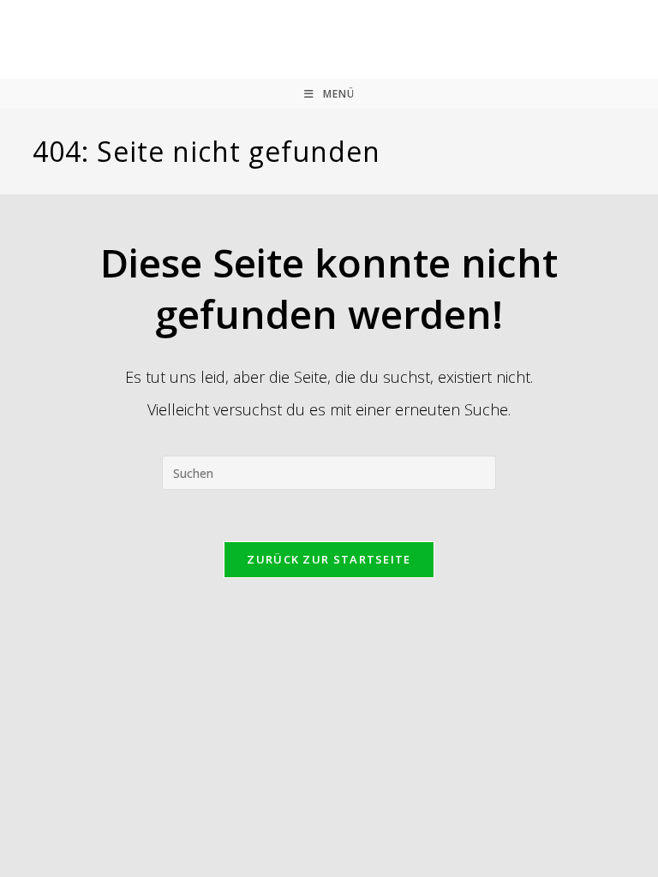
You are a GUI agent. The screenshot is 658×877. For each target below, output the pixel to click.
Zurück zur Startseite (328, 559)
